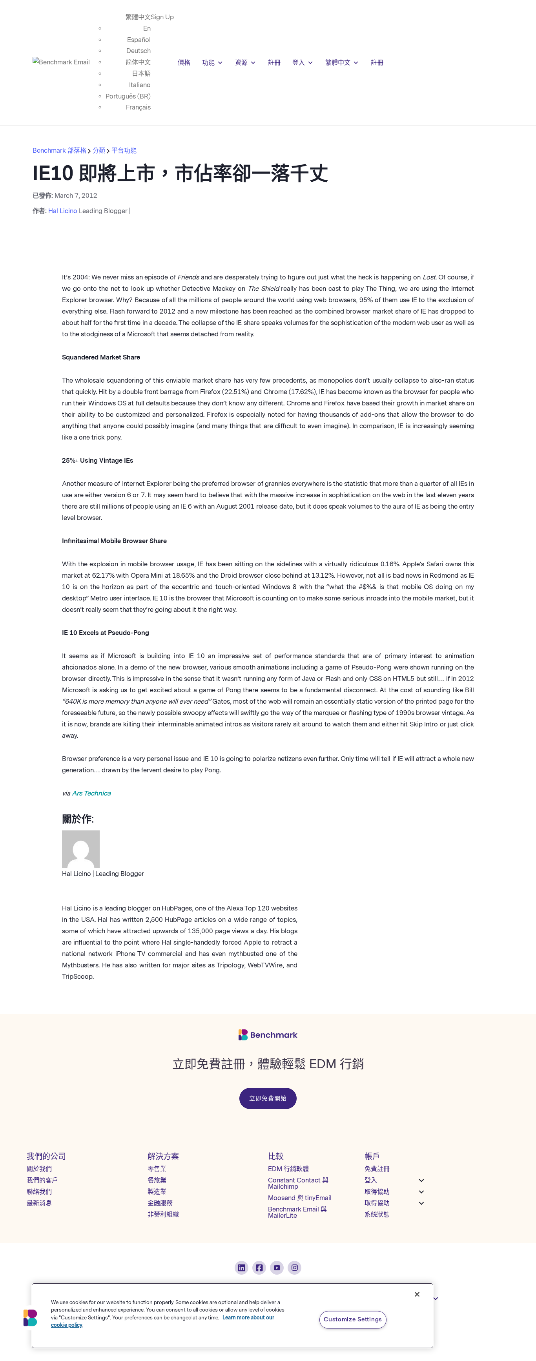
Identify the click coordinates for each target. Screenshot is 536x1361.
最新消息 (39, 1203)
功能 (208, 62)
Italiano (140, 85)
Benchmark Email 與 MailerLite (297, 1212)
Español (139, 40)
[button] (30, 1317)
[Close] (417, 1294)
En (147, 28)
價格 (184, 62)
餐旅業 (157, 1180)
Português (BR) (128, 96)
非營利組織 (163, 1214)
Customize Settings (353, 1319)
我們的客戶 (42, 1180)
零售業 (157, 1169)
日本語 (141, 73)
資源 (241, 62)
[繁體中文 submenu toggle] (435, 1298)
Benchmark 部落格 (60, 150)
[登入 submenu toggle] (421, 1180)
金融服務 (160, 1203)
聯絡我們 (39, 1191)
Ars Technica (91, 793)
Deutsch (138, 51)
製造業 (157, 1191)
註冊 (274, 62)
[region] (232, 1315)
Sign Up (162, 17)
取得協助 (377, 1191)
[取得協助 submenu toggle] (421, 1191)
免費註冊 (377, 1169)
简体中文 (138, 62)
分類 (99, 150)
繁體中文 (138, 17)
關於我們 (39, 1169)
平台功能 (124, 150)
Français (138, 107)
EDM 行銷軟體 (288, 1169)
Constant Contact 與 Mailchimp (298, 1183)
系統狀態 (377, 1214)
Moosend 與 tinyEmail (300, 1198)
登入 (298, 62)
